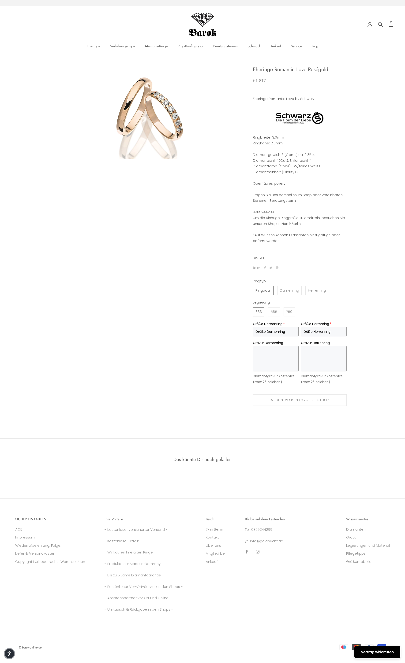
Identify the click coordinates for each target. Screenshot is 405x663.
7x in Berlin (214, 529)
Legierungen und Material (368, 545)
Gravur (352, 537)
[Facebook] (264, 267)
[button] (9, 653)
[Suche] (380, 24)
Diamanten (356, 529)
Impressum (25, 537)
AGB (18, 529)
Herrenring (317, 290)
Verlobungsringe (122, 46)
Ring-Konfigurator (190, 46)
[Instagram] (257, 551)
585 (274, 311)
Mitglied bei (215, 553)
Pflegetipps (356, 553)
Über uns (213, 545)
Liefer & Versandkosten (35, 553)
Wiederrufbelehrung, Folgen (39, 545)
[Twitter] (271, 267)
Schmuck (254, 46)
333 (258, 311)
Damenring (289, 290)
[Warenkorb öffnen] (391, 24)
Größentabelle (358, 561)
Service (296, 46)
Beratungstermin (225, 46)
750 (289, 311)
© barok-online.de (30, 647)
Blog (315, 46)
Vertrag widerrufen (377, 651)
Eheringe (93, 46)
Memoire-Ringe (156, 46)
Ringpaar (263, 290)
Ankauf (276, 46)
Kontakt (212, 537)
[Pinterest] (277, 267)
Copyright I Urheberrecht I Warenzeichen (50, 561)
